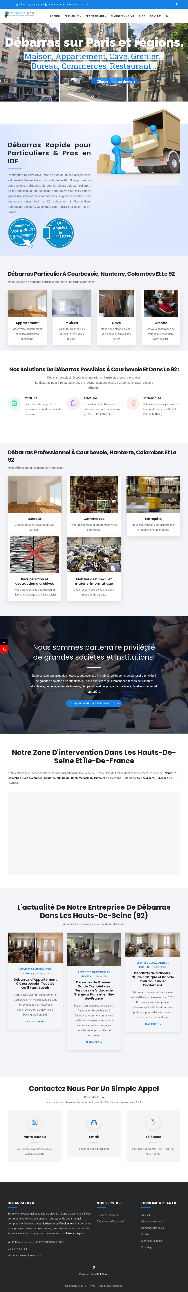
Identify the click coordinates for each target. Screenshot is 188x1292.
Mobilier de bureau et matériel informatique (94, 581)
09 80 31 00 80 (64, 4)
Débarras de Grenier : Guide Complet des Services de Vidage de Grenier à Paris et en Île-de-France (94, 990)
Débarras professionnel (110, 1221)
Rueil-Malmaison (82, 778)
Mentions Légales (151, 1240)
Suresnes (162, 778)
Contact (156, 16)
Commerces (94, 518)
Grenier (161, 323)
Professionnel (95, 16)
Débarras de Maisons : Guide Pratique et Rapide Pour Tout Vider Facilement (152, 979)
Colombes (14, 778)
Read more (33, 1021)
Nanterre (170, 773)
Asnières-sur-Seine (57, 778)
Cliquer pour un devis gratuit (93, 703)
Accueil (55, 16)
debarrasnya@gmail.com (31, 4)
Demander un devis (123, 16)
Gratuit (31, 398)
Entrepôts (153, 518)
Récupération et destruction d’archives (34, 581)
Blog (142, 16)
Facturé (90, 398)
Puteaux (99, 778)
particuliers (45, 1223)
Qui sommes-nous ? (152, 1221)
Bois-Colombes (32, 778)
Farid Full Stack (100, 1274)
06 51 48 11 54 (81, 4)
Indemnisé (152, 398)
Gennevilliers (145, 778)
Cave (116, 323)
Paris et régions (75, 1233)
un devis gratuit (42, 1228)
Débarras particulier (108, 1215)
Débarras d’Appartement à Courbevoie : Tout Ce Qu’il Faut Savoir (35, 983)
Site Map (146, 1247)
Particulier (71, 16)
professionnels (65, 1223)
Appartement (27, 323)
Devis (50, 4)
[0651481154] (4, 649)
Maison (72, 322)
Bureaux (35, 518)
